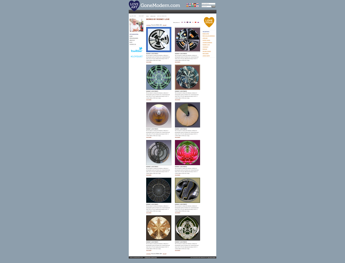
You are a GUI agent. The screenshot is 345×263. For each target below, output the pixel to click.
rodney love (152, 16)
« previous (148, 25)
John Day (205, 38)
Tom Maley (205, 46)
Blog (131, 42)
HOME (131, 36)
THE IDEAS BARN (211, 257)
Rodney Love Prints (152, 53)
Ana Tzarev (206, 53)
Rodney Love (206, 44)
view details (148, 61)
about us (132, 40)
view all (164, 25)
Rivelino (205, 49)
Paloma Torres (207, 51)
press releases (134, 38)
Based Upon (206, 33)
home (147, 16)
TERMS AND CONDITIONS (151, 257)
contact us (133, 44)
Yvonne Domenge (207, 42)
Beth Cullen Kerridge (209, 35)
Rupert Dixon (206, 40)
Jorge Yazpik (206, 55)
